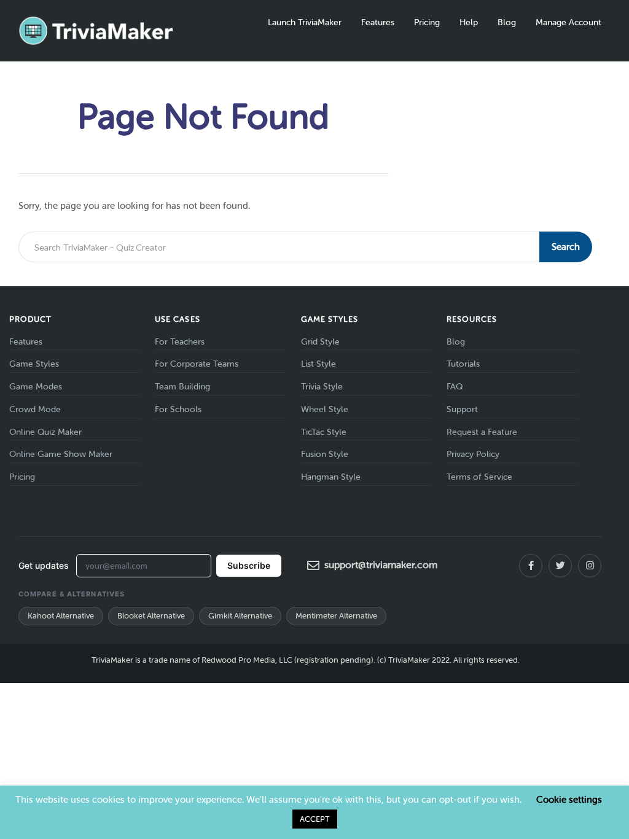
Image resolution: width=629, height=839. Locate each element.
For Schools (178, 409)
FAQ (455, 386)
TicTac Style (323, 432)
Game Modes (35, 386)
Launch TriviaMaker (305, 22)
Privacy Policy (473, 454)
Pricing (427, 22)
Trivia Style (322, 386)
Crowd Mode (35, 409)
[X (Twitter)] (560, 565)
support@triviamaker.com (380, 565)
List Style (318, 364)
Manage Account (568, 22)
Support (462, 409)
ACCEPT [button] (315, 819)
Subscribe (248, 565)
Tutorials (463, 364)
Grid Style (320, 341)
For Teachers (180, 341)
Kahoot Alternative (61, 615)
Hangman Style (331, 477)
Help (468, 22)
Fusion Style (324, 454)
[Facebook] (530, 565)
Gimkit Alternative (240, 615)
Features (377, 22)
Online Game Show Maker (60, 454)
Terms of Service (479, 477)
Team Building (182, 386)
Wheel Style (324, 409)
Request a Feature (482, 432)
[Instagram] (589, 565)
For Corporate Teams (196, 364)
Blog (507, 22)
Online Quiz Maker (45, 432)
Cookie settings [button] (569, 800)
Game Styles (34, 364)
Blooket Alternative (151, 615)
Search (566, 247)
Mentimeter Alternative (336, 615)
